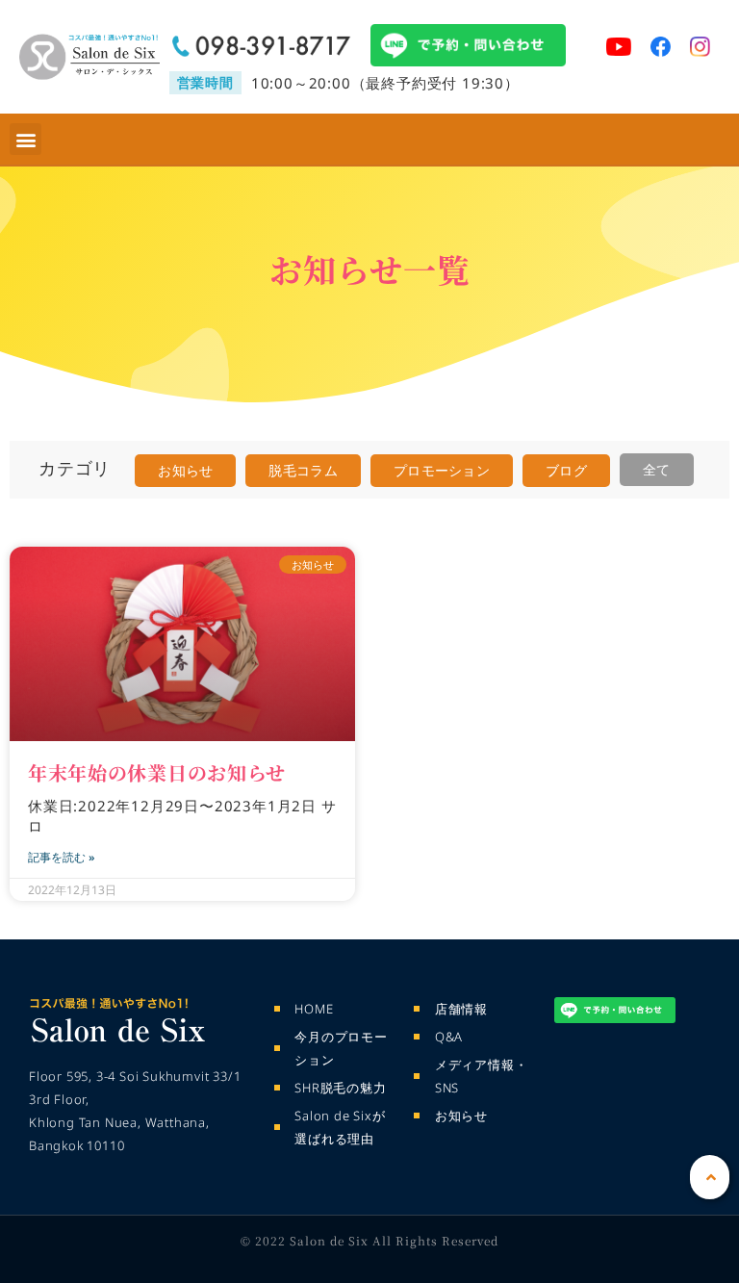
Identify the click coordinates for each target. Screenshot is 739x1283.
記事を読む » (61, 857)
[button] (25, 139)
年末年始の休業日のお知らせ (157, 772)
